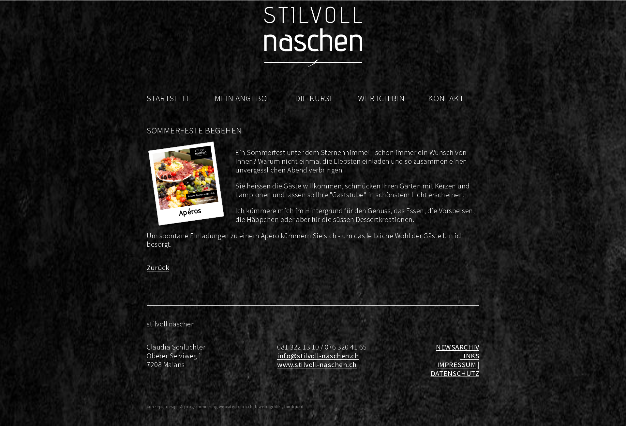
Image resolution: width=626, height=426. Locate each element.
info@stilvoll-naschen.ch (318, 355)
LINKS (470, 355)
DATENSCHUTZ (455, 373)
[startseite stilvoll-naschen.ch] (313, 65)
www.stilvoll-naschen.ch (317, 364)
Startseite (169, 98)
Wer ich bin (381, 98)
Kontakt (446, 98)
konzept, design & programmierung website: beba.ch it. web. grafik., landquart (225, 406)
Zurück (158, 267)
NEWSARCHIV (457, 346)
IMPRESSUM (456, 364)
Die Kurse (315, 98)
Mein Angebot (243, 98)
